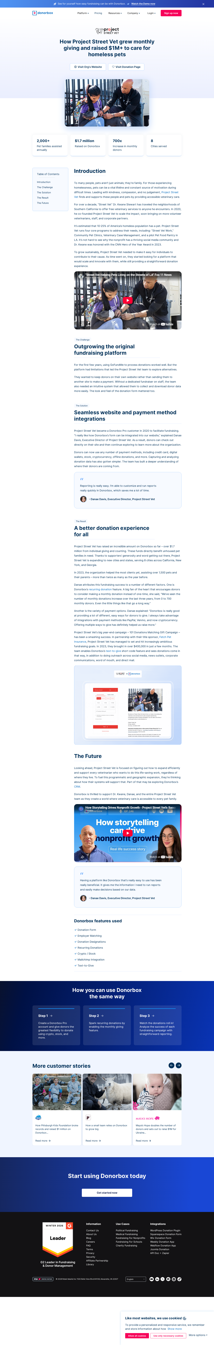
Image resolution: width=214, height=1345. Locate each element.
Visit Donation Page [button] (128, 66)
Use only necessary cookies (168, 1335)
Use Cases (122, 1223)
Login (150, 13)
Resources (114, 13)
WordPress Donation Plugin (165, 1230)
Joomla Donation (159, 1249)
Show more (175, 1328)
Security (90, 1256)
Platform (82, 13)
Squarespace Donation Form (166, 1234)
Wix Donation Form (160, 1237)
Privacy (90, 1253)
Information (93, 1223)
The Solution (44, 192)
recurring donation (100, 589)
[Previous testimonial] (179, 1065)
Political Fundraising (127, 1230)
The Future (43, 202)
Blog (88, 1237)
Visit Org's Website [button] (90, 66)
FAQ (88, 1245)
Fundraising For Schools (129, 1241)
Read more (41, 1140)
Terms (89, 1249)
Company (132, 13)
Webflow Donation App (163, 1245)
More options (197, 1335)
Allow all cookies (137, 1335)
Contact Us (92, 1230)
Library (90, 1264)
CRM (77, 786)
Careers (90, 1241)
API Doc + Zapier (159, 1253)
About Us (91, 1234)
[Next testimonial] (171, 1065)
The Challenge (45, 187)
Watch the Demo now (143, 3)
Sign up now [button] (171, 13)
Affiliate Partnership (97, 1260)
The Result (42, 197)
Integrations (158, 1223)
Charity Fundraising (126, 1245)
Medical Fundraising (127, 1234)
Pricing (98, 13)
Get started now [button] (107, 1192)
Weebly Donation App (162, 1241)
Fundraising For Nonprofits (130, 1237)
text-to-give (113, 650)
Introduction (43, 182)
